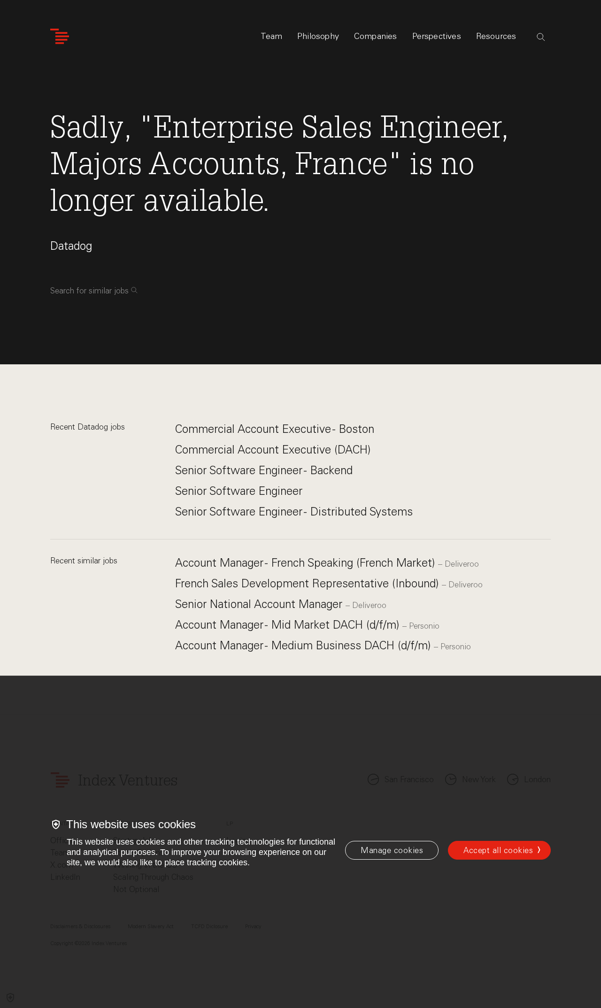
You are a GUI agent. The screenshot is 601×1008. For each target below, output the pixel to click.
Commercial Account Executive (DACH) (272, 449)
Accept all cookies (498, 850)
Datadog (71, 246)
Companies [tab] (375, 36)
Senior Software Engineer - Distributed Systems (294, 511)
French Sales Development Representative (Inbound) (308, 583)
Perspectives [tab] (436, 36)
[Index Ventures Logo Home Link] (59, 36)
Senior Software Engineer (238, 491)
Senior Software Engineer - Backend (264, 470)
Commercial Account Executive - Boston (274, 429)
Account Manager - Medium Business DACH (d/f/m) (304, 645)
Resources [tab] (496, 36)
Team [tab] (271, 36)
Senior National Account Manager (260, 604)
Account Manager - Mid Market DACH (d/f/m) (288, 624)
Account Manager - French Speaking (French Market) (306, 562)
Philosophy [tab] (318, 36)
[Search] (541, 37)
